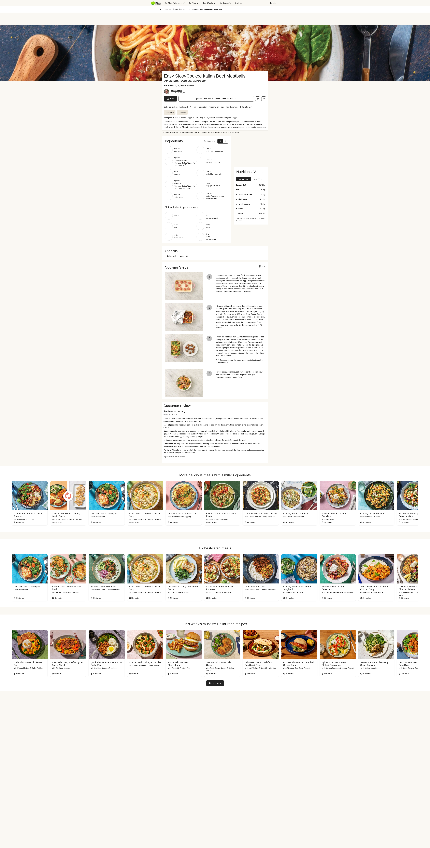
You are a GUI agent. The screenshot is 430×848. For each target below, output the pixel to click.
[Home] (160, 9)
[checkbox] (165, 85)
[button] (196, 141)
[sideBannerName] (251, 150)
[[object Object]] (257, 98)
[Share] (263, 98)
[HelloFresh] (156, 3)
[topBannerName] (215, 19)
